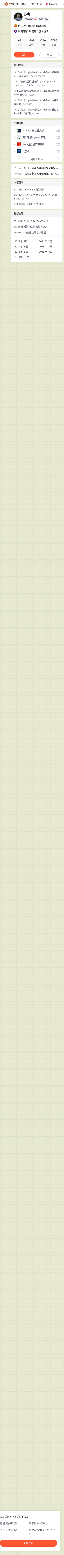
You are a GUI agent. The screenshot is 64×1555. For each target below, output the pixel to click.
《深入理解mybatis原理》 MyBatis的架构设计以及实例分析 (36, 74)
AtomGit (53, 4)
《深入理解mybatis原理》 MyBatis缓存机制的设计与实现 (36, 111)
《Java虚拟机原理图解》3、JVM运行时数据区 (41, 174)
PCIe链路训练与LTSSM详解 (29, 204)
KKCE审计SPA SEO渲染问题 (29, 189)
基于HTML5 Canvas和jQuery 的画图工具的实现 (41, 168)
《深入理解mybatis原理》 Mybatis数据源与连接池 (36, 92)
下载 (31, 4)
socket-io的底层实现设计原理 (30, 232)
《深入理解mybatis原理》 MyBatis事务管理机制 (36, 102)
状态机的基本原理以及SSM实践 (31, 220)
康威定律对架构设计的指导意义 (30, 226)
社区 (39, 4)
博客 (23, 4)
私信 (49, 54)
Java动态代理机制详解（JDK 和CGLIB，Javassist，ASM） (36, 83)
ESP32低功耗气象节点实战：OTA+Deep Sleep (36, 196)
